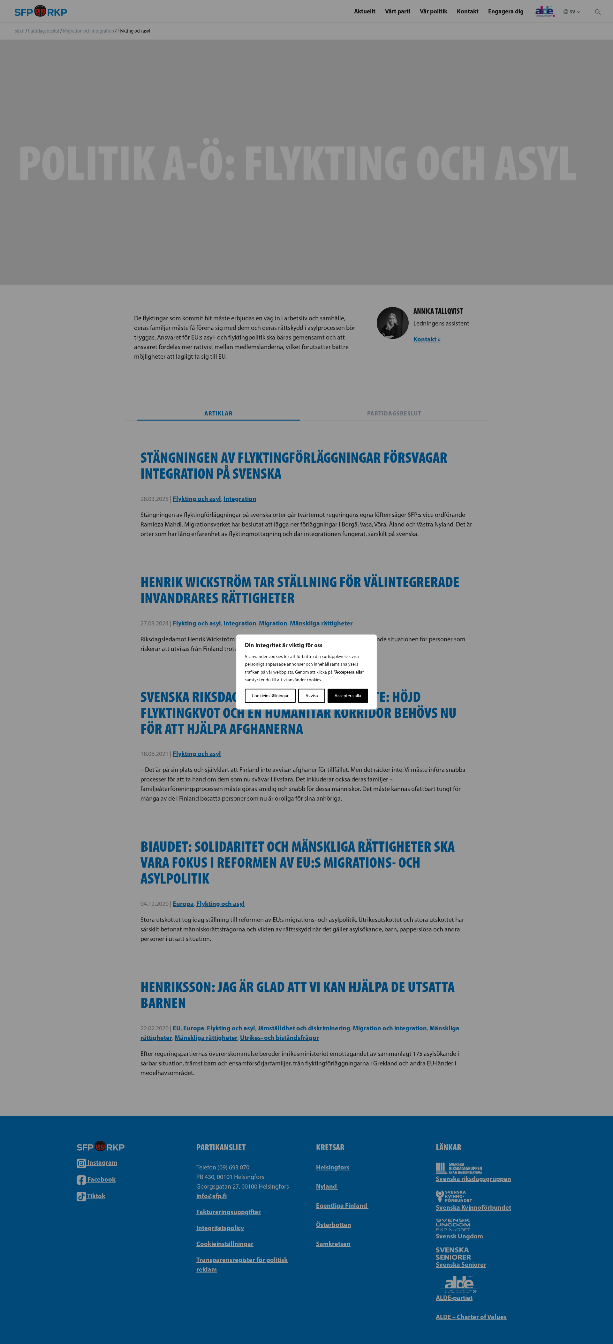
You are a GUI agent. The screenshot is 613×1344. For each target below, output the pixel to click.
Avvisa (312, 695)
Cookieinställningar (270, 695)
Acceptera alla (348, 695)
